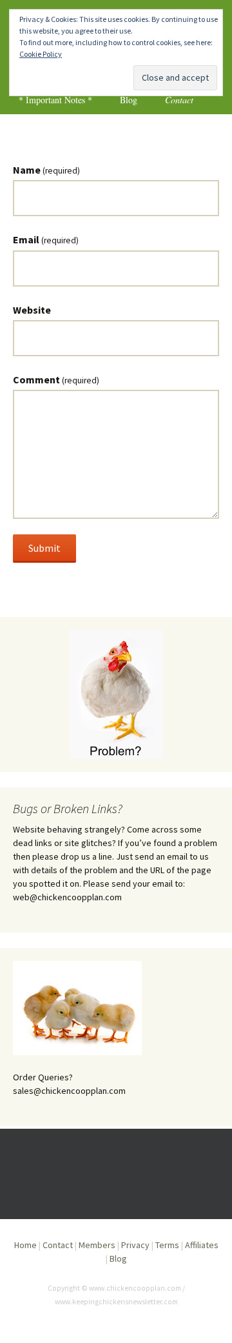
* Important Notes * (55, 100)
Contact (179, 100)
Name (46, 169)
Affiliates (201, 1245)
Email (46, 239)
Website (32, 309)
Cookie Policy (40, 54)
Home (25, 1245)
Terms (167, 1245)
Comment (56, 379)
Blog (128, 100)
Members (97, 1245)
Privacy (135, 1245)
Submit (44, 547)
